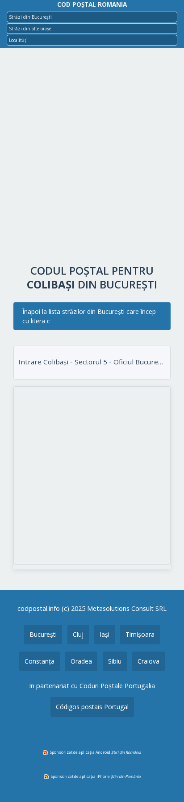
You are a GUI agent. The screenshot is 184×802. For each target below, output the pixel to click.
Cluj (78, 634)
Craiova (148, 661)
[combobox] (92, 17)
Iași (104, 634)
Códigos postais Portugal (92, 706)
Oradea (81, 661)
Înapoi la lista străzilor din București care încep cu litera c (89, 316)
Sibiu (114, 661)
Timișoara (140, 634)
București (43, 634)
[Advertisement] (92, 158)
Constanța (39, 661)
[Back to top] (165, 781)
